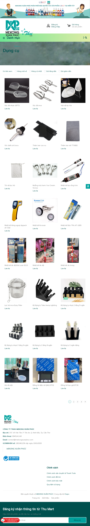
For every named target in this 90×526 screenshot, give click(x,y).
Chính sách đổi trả (53, 477)
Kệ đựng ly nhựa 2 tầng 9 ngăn (73, 305)
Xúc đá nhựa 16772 (12, 105)
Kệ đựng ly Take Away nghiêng (45, 305)
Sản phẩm (55, 498)
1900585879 (12, 521)
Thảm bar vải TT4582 (69, 145)
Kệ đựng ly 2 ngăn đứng (70, 345)
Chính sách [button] (52, 467)
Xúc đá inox (37, 105)
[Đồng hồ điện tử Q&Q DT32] (45, 370)
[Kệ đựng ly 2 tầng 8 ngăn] (45, 330)
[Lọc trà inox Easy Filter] (17, 290)
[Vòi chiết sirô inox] (17, 130)
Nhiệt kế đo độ (38, 265)
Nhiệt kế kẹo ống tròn (69, 185)
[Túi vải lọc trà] (17, 170)
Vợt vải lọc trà (66, 105)
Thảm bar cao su (39, 145)
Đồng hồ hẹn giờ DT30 (69, 385)
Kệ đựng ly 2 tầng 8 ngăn (42, 345)
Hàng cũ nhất (36, 71)
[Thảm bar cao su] (45, 130)
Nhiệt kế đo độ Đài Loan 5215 (16, 265)
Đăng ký (54, 25)
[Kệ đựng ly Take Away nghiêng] (45, 290)
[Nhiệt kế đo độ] (45, 250)
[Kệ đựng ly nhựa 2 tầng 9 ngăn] (73, 290)
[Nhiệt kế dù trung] (73, 250)
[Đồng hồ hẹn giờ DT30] (73, 370)
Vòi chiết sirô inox (11, 145)
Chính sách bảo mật (54, 481)
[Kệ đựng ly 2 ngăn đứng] (73, 330)
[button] (3, 467)
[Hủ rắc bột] (17, 370)
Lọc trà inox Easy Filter (13, 305)
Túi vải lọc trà (10, 185)
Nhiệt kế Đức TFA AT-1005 (71, 225)
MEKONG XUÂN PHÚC (16, 448)
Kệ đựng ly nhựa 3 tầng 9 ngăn (16, 345)
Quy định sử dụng (53, 484)
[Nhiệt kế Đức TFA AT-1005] (73, 210)
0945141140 (17, 436)
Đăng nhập (55, 27)
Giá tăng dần (51, 71)
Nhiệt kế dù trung (67, 265)
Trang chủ (36, 498)
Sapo (67, 494)
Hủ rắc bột (9, 385)
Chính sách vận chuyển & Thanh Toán (61, 473)
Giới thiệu (45, 498)
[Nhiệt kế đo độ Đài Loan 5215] (17, 250)
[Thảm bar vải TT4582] (73, 130)
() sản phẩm (77, 26)
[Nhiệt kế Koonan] (45, 210)
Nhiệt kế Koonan (39, 225)
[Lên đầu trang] (83, 510)
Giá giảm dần (66, 71)
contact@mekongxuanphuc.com (20, 440)
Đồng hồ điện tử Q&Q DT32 (43, 385)
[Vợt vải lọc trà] (73, 90)
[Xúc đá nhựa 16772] (17, 90)
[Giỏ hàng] (68, 25)
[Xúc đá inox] (45, 90)
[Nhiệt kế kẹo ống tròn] (73, 170)
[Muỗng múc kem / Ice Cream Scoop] (45, 170)
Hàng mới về (22, 71)
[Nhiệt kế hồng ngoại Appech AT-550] (17, 210)
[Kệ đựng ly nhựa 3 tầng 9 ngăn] (17, 330)
